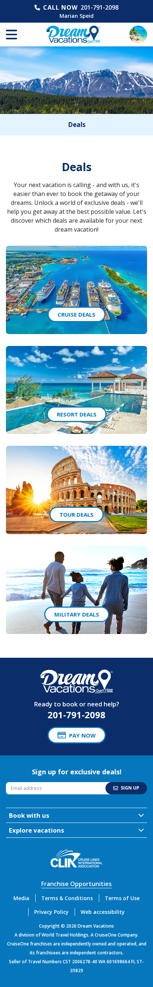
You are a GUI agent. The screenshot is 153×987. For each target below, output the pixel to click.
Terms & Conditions (67, 898)
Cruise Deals (76, 314)
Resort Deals (77, 414)
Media (21, 898)
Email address (22, 784)
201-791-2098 (99, 7)
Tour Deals (76, 514)
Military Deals (76, 614)
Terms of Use (122, 898)
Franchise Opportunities (76, 884)
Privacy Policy (51, 911)
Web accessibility (103, 911)
